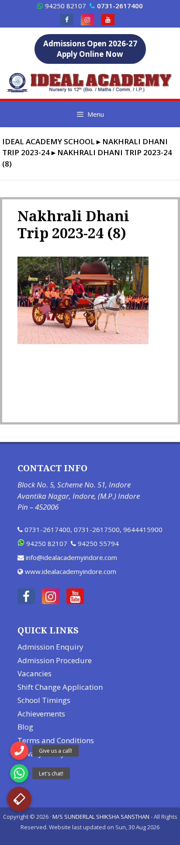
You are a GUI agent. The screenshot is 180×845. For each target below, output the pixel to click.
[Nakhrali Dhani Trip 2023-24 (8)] (83, 341)
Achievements (41, 714)
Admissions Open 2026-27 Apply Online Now (90, 48)
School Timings (43, 700)
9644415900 (143, 529)
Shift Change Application (60, 687)
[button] (19, 799)
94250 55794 (98, 543)
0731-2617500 (97, 529)
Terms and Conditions (55, 740)
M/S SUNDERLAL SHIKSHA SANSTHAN (100, 817)
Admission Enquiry (50, 647)
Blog (25, 727)
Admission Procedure (54, 660)
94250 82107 (65, 5)
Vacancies (34, 673)
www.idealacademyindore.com (70, 571)
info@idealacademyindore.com (71, 557)
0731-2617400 (47, 529)
